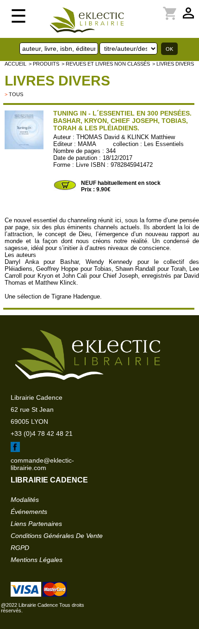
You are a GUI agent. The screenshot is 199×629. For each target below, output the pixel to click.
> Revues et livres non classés (106, 64)
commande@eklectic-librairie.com (42, 464)
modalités (25, 499)
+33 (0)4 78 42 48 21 (42, 433)
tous (16, 94)
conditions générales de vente (57, 535)
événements (29, 511)
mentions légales (36, 559)
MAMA (87, 143)
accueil (15, 64)
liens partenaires (36, 523)
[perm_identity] (137, 8)
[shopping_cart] (143, 8)
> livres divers (173, 64)
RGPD (20, 547)
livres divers (57, 80)
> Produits (44, 64)
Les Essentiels (164, 143)
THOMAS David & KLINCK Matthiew (125, 137)
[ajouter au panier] (64, 189)
